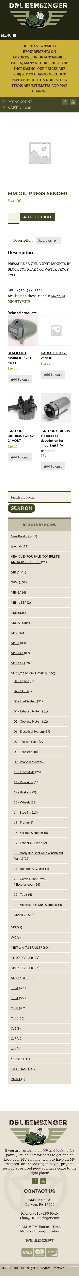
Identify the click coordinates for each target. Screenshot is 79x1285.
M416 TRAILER (22, 968)
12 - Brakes (22, 792)
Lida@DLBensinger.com (39, 1218)
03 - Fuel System (25, 701)
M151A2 (17, 663)
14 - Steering (22, 812)
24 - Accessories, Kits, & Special (36, 904)
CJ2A (14, 988)
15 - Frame (21, 822)
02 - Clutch (21, 691)
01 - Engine (21, 681)
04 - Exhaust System (28, 711)
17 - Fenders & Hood (28, 843)
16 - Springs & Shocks (29, 832)
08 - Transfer (23, 752)
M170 (15, 633)
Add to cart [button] (20, 379)
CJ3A (14, 998)
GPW (14, 582)
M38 (14, 612)
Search (21, 508)
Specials (16, 546)
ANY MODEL (20, 978)
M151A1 (17, 653)
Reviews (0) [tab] (48, 240)
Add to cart (37, 217)
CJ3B (14, 1008)
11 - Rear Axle (23, 782)
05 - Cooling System (28, 721)
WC (13, 937)
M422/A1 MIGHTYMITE (29, 673)
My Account (18, 102)
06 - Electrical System (29, 731)
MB (13, 572)
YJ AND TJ (18, 1059)
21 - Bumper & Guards (29, 868)
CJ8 (13, 1048)
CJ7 (13, 1038)
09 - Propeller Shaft (27, 762)
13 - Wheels (22, 802)
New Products (21, 536)
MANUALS (22, 915)
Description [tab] (23, 240)
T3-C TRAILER (21, 1069)
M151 (15, 643)
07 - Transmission (26, 741)
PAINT (16, 1079)
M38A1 (16, 623)
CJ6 (13, 1028)
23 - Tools (21, 894)
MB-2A (16, 592)
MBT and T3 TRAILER (26, 947)
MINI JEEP (18, 602)
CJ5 (13, 1018)
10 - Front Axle (24, 772)
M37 (14, 927)
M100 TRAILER (22, 957)
